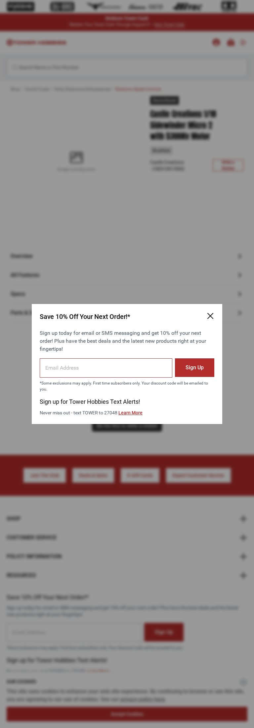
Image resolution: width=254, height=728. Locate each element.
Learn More (130, 412)
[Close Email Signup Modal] (210, 316)
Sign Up (195, 367)
